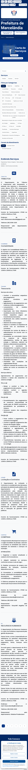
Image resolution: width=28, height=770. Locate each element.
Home (2, 37)
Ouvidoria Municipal (14, 129)
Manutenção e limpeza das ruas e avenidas (12, 120)
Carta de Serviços (10, 37)
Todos (3, 86)
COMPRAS (17, 86)
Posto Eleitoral (5, 92)
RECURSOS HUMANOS (11, 626)
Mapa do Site (22, 4)
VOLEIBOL (18, 126)
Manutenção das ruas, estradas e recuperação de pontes (14, 116)
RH (22, 86)
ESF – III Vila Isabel (16, 98)
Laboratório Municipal (7, 104)
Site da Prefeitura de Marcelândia (7, 33)
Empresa (10, 78)
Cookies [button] (12, 4)
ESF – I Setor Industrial (20, 95)
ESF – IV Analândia (6, 101)
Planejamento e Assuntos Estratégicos (11, 135)
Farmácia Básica (20, 110)
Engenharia (14, 132)
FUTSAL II (4, 126)
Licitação (20, 89)
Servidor (16, 78)
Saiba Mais (13, 55)
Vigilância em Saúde (18, 101)
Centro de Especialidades (8, 110)
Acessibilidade (17, 1)
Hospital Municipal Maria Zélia (9, 107)
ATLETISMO (5, 123)
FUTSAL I (20, 123)
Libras (9, 1)
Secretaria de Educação (7, 138)
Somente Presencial (6, 148)
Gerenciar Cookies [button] (14, 761)
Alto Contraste (5, 4)
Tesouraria (13, 89)
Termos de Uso (11, 765)
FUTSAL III (11, 126)
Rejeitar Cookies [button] (14, 753)
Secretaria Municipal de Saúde (9, 113)
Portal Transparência (20, 32)
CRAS (23, 135)
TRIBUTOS (9, 86)
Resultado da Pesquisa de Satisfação (12, 58)
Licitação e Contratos (10, 480)
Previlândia (4, 129)
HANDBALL (12, 123)
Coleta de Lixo (21, 113)
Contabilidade (5, 89)
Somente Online (11, 145)
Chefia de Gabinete (15, 92)
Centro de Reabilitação (7, 95)
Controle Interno (5, 132)
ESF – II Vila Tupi (6, 98)
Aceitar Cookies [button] (14, 757)
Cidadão (4, 78)
